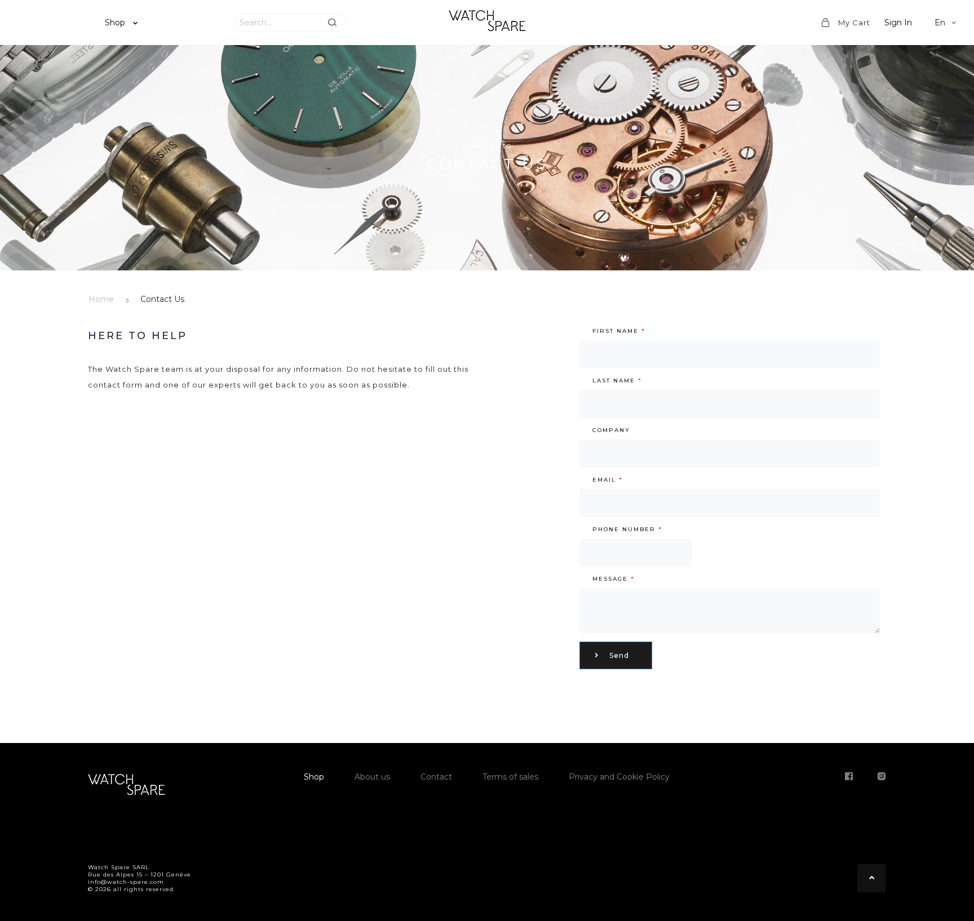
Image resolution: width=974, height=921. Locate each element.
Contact (436, 777)
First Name (618, 331)
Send (619, 655)
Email (607, 479)
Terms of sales (510, 777)
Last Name (617, 380)
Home (101, 299)
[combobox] (276, 23)
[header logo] (487, 22)
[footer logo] (126, 786)
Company (611, 430)
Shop (116, 22)
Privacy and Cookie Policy (619, 777)
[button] (947, 22)
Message (613, 578)
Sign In (898, 22)
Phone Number (627, 529)
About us (372, 777)
